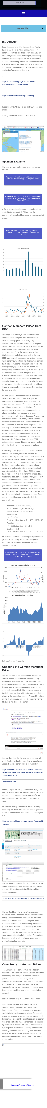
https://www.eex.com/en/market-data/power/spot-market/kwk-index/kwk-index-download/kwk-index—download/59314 (22, 772)
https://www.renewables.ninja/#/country (18, 96)
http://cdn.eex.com (9, 782)
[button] (23, 13)
